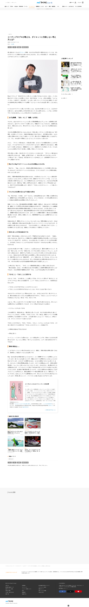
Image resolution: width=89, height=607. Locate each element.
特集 (50, 6)
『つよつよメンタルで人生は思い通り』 (22, 403)
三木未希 (12, 44)
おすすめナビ (71, 6)
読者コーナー (65, 6)
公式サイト (50, 405)
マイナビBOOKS (78, 6)
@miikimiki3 (26, 407)
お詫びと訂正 (41, 592)
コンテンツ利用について (26, 588)
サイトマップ (24, 587)
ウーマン (26, 6)
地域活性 (53, 6)
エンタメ (42, 6)
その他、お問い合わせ (10, 592)
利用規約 (23, 585)
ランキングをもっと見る (66, 94)
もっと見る (63, 98)
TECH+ (11, 6)
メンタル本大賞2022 (47, 403)
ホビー (46, 6)
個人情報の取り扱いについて (44, 585)
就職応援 (37, 6)
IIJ (58, 6)
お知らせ (7, 585)
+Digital (16, 6)
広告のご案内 (8, 590)
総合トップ (7, 6)
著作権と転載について (10, 587)
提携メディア (41, 588)
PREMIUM (21, 6)
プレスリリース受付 (42, 587)
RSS (23, 590)
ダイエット (22, 52)
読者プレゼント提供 (9, 588)
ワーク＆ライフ (32, 6)
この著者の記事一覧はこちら (50, 409)
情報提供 (23, 592)
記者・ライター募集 (42, 590)
